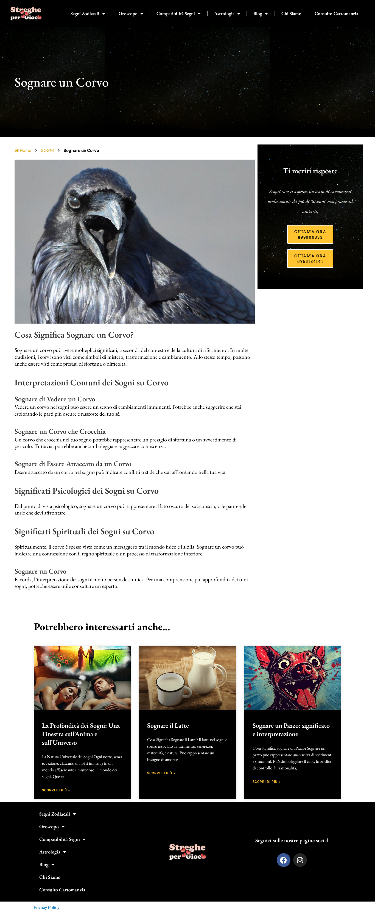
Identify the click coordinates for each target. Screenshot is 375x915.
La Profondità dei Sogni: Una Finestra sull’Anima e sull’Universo (81, 734)
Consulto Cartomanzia (336, 13)
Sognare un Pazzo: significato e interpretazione (291, 729)
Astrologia (224, 13)
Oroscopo (128, 13)
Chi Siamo (291, 13)
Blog (257, 13)
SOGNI (47, 150)
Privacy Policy (46, 907)
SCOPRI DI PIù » (56, 790)
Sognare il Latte (168, 725)
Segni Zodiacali (85, 13)
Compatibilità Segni (175, 13)
